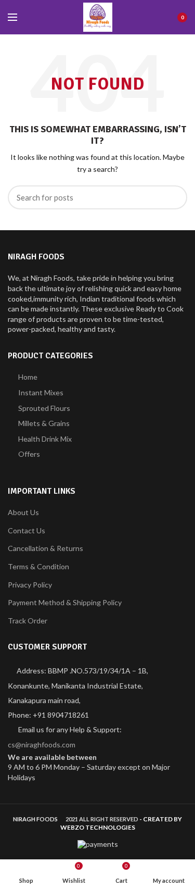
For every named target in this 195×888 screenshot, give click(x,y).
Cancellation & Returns (45, 548)
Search (173, 197)
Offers (29, 453)
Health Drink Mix (45, 438)
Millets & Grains (44, 423)
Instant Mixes (40, 392)
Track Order (27, 620)
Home (27, 376)
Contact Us (26, 530)
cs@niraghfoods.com (41, 744)
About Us (23, 512)
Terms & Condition (38, 566)
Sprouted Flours (44, 408)
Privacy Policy (30, 584)
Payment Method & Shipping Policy (65, 602)
